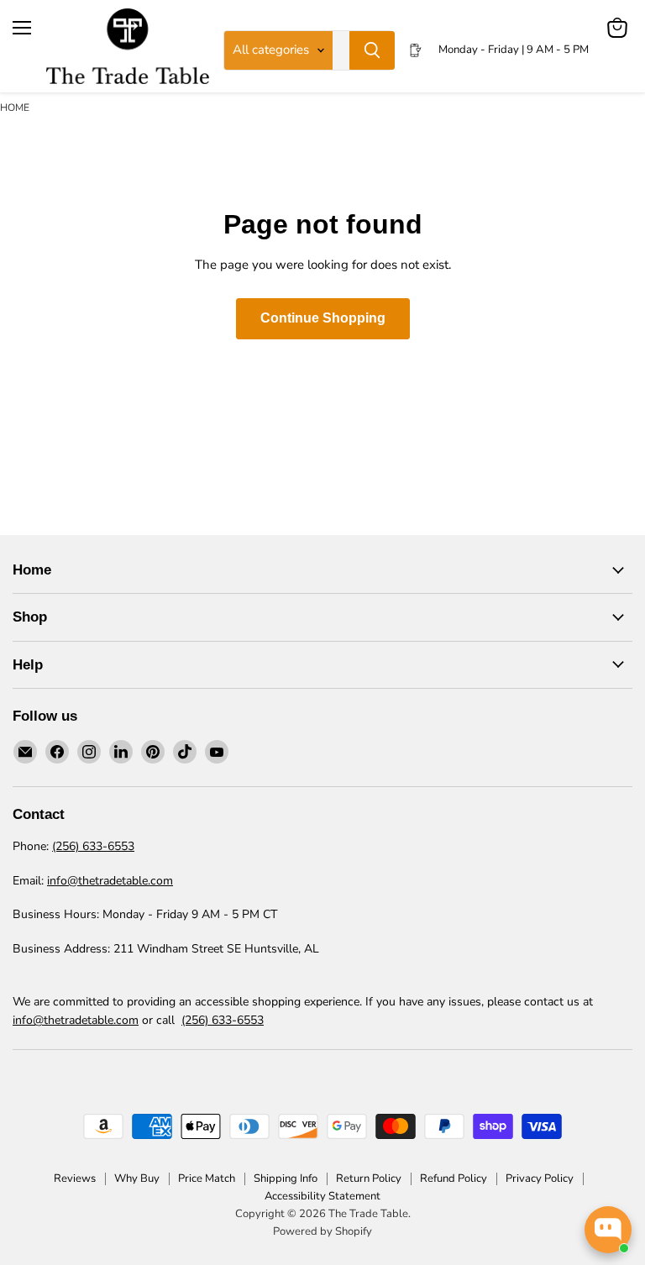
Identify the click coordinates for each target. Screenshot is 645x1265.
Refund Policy (453, 1178)
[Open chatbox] (608, 1229)
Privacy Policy (540, 1178)
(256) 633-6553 (93, 846)
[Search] (372, 50)
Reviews (75, 1178)
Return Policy (368, 1178)
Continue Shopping (322, 318)
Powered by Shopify (322, 1231)
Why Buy (137, 1178)
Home (14, 107)
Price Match (206, 1178)
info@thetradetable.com (110, 881)
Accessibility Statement (322, 1196)
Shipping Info (285, 1178)
